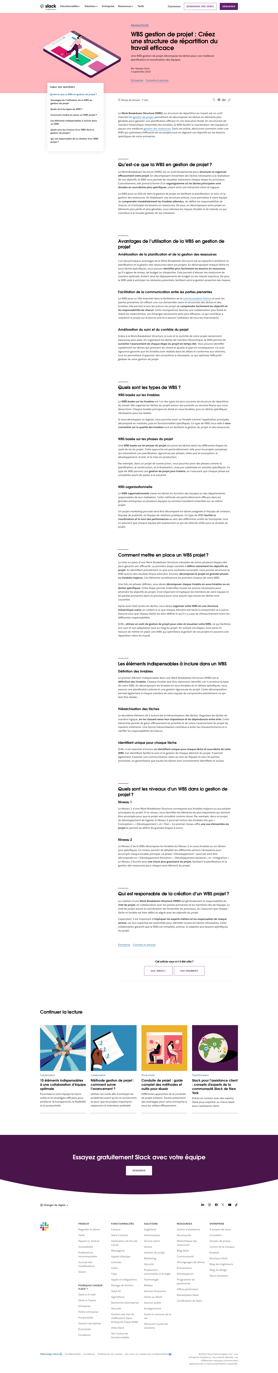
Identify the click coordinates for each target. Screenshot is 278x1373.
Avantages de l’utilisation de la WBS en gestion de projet (71, 102)
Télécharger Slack (49, 1354)
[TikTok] (236, 1205)
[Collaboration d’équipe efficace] (63, 1048)
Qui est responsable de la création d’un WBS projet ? (74, 140)
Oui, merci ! (158, 970)
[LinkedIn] (224, 99)
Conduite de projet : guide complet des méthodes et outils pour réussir (162, 1084)
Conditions (89, 1354)
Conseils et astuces (157, 80)
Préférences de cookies (110, 1354)
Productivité (140, 25)
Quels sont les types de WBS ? (66, 109)
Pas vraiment (189, 970)
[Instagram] (209, 1205)
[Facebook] (219, 99)
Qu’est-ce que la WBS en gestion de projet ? (74, 94)
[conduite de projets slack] (164, 1048)
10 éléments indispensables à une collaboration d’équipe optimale (63, 1084)
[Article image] (215, 1048)
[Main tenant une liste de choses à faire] (114, 1048)
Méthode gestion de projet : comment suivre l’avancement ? (112, 1084)
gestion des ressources (157, 128)
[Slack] (48, 6)
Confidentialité (73, 1354)
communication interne (197, 298)
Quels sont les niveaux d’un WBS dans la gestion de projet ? (72, 131)
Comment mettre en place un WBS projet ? (74, 114)
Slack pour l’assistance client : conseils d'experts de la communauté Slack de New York (214, 1086)
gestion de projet (143, 117)
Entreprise (137, 80)
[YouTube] (229, 1205)
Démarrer (228, 6)
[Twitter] (214, 99)
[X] (223, 1205)
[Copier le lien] (229, 99)
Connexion (174, 6)
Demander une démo (200, 6)
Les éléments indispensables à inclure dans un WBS (74, 122)
